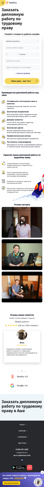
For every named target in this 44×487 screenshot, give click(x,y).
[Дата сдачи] (22, 61)
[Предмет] (22, 48)
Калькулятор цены (11, 483)
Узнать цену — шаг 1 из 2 (21, 81)
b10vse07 (19, 478)
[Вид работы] (22, 42)
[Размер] (11, 55)
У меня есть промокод (23, 73)
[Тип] (28, 55)
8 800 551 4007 (36, 3)
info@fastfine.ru (22, 453)
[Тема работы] (22, 68)
